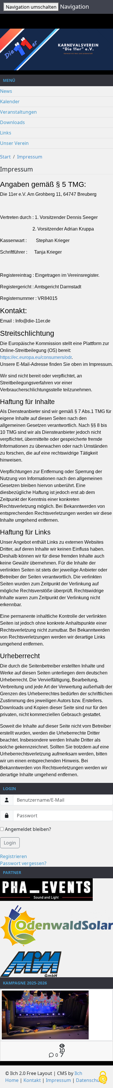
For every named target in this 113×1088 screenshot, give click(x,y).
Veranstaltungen (18, 112)
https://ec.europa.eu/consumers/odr (36, 357)
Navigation (74, 6)
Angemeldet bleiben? (27, 829)
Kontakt (32, 1080)
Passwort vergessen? (23, 863)
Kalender (10, 101)
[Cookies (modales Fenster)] (103, 1078)
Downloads (12, 122)
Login (10, 843)
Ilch (78, 1073)
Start (5, 157)
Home (12, 1080)
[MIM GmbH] (30, 963)
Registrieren (13, 856)
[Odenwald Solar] (56, 925)
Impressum (29, 157)
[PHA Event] (46, 889)
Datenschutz (90, 1080)
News (6, 91)
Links (5, 133)
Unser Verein (14, 143)
